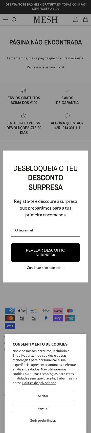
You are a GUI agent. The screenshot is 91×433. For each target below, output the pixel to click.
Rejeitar (43, 408)
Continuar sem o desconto (45, 268)
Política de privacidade (39, 383)
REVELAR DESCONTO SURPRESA (45, 252)
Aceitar (43, 396)
